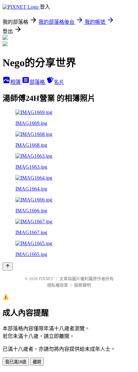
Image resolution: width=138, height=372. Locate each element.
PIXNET (46, 278)
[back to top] (8, 266)
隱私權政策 (57, 285)
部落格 (38, 82)
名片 (59, 82)
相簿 (16, 82)
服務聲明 (82, 285)
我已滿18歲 (15, 361)
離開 (37, 361)
